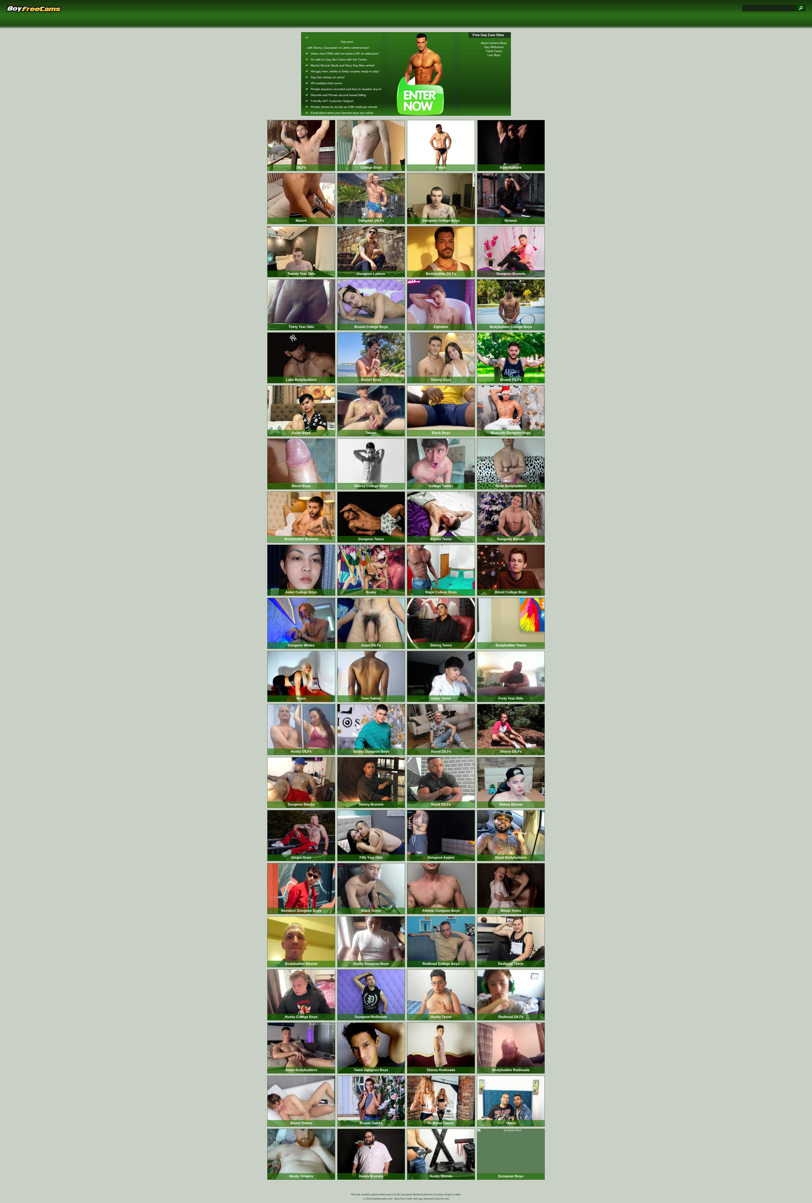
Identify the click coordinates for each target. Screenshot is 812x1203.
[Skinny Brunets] (371, 782)
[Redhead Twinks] (441, 1101)
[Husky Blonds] (441, 1154)
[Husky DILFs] (301, 729)
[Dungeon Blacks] (301, 782)
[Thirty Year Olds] (301, 305)
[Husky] (371, 570)
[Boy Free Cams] (33, 8)
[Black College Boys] (441, 570)
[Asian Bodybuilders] (301, 1048)
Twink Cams (494, 50)
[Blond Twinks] (301, 1101)
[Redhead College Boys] (441, 941)
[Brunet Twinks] (371, 1101)
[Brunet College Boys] (371, 305)
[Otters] (511, 1101)
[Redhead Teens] (511, 941)
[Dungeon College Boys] (441, 198)
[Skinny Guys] (441, 358)
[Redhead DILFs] (511, 995)
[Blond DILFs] (441, 729)
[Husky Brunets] (371, 1154)
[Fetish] (441, 145)
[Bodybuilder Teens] (511, 623)
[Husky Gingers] (301, 1154)
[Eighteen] (441, 305)
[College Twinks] (441, 464)
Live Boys (493, 54)
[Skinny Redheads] (441, 1048)
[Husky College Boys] (301, 995)
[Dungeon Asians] (441, 835)
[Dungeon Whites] (301, 623)
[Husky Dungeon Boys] (371, 941)
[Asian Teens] (441, 676)
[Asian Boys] (301, 411)
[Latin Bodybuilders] (301, 358)
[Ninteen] (511, 198)
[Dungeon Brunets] (511, 251)
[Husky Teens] (441, 995)
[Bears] (301, 676)
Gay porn (347, 41)
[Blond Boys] (301, 464)
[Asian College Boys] (301, 570)
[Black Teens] (371, 888)
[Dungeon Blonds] (511, 517)
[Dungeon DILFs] (371, 198)
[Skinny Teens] (441, 623)
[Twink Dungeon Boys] (371, 1048)
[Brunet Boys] (371, 358)
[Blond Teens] (511, 888)
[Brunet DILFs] (511, 358)
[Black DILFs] (441, 782)
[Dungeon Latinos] (371, 251)
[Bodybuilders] (511, 145)
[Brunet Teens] (441, 517)
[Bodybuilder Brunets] (301, 517)
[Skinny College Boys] (371, 464)
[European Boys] (511, 1154)
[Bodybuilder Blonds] (301, 941)
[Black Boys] (441, 411)
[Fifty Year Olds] (371, 835)
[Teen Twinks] (371, 676)
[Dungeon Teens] (371, 517)
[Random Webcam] (420, 74)
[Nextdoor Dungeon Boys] (301, 888)
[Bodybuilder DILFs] (441, 251)
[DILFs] (301, 145)
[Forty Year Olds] (511, 676)
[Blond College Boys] (511, 570)
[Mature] (301, 198)
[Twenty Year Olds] (301, 251)
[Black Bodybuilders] (511, 835)
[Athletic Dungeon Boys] (441, 888)
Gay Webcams (494, 46)
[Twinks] (371, 411)
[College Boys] (371, 145)
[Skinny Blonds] (511, 782)
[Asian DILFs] (371, 623)
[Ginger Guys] (301, 835)
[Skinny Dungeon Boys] (371, 729)
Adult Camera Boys (494, 42)
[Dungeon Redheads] (371, 995)
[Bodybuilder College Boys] (511, 305)
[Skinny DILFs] (511, 729)
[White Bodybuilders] (511, 464)
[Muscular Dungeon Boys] (511, 411)
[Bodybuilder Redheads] (511, 1048)
